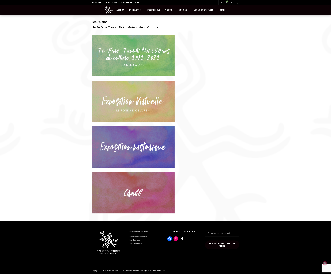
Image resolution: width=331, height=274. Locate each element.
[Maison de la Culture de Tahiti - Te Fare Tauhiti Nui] (109, 10)
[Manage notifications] (325, 263)
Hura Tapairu (111, 2)
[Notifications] (221, 2)
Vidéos (168, 10)
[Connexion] (231, 2)
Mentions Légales (142, 271)
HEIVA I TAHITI (97, 2)
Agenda (120, 10)
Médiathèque (153, 10)
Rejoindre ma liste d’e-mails (222, 245)
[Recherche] (236, 2)
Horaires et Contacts (184, 231)
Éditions (183, 10)
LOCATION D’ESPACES (203, 10)
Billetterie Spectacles (130, 2)
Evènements (135, 10)
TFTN (222, 10)
